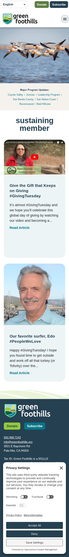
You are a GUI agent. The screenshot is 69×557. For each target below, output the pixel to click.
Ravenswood (26, 103)
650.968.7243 (12, 437)
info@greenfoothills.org (18, 442)
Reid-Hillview (43, 103)
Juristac (30, 94)
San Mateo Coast (46, 99)
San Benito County (23, 99)
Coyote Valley (15, 94)
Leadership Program (49, 94)
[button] (65, 19)
